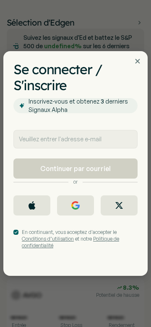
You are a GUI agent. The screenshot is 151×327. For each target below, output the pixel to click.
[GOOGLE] (75, 205)
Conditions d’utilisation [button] (48, 239)
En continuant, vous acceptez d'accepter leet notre (70, 239)
